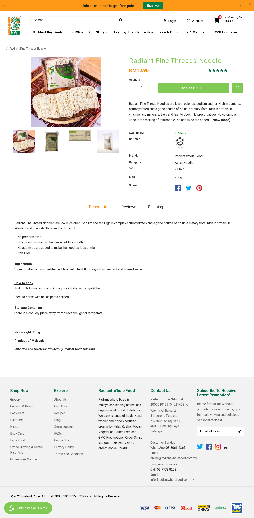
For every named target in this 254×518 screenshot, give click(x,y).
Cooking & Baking (22, 406)
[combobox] (78, 20)
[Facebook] (209, 448)
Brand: (133, 155)
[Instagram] (218, 448)
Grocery (15, 399)
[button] (218, 70)
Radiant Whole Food (189, 156)
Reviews (128, 206)
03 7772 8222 (166, 469)
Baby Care (17, 433)
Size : (132, 176)
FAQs (58, 433)
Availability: (136, 132)
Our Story (60, 406)
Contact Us (61, 440)
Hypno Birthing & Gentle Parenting (26, 449)
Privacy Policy (64, 447)
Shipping (155, 206)
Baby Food (17, 440)
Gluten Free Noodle (23, 459)
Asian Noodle (184, 163)
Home (14, 427)
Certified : (135, 139)
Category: (135, 162)
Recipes (60, 413)
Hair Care (16, 420)
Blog (57, 420)
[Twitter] (200, 448)
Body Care (17, 413)
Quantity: (135, 79)
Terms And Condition (68, 454)
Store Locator (63, 427)
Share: (133, 185)
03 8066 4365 (176, 448)
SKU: (132, 168)
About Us (60, 399)
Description (99, 206)
